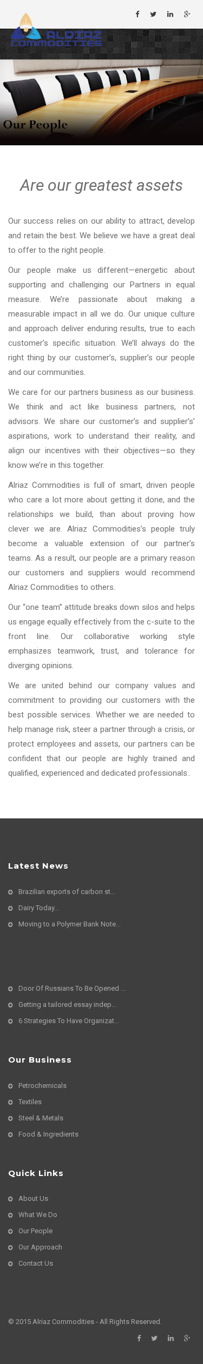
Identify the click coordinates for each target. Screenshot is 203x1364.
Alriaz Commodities (63, 1322)
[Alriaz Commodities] (55, 28)
